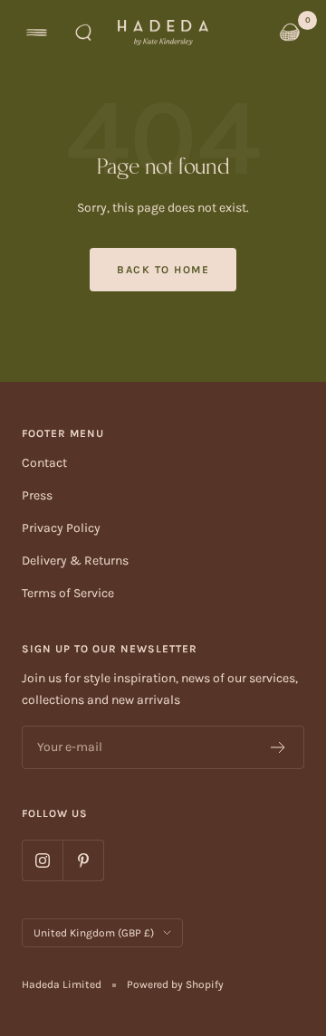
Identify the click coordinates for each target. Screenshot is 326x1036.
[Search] (83, 32)
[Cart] (289, 32)
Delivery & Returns (75, 560)
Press (37, 495)
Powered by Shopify (175, 984)
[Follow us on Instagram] (42, 860)
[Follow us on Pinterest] (82, 860)
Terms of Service (68, 593)
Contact (44, 462)
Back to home (163, 269)
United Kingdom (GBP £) (94, 933)
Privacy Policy (61, 528)
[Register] (278, 747)
